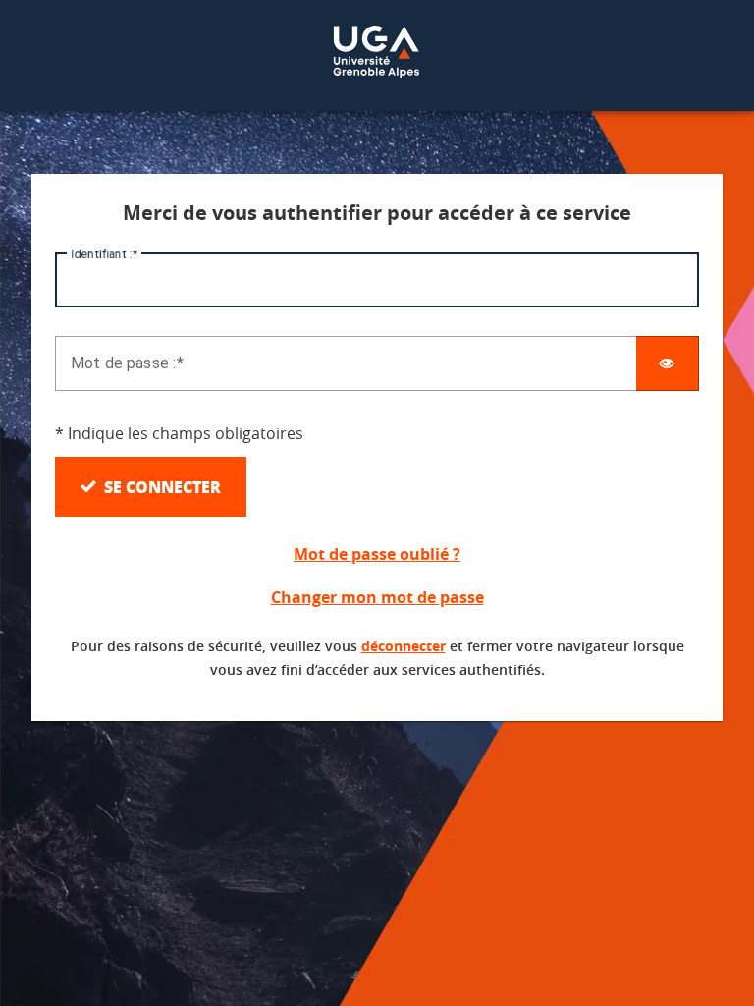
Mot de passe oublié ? (377, 554)
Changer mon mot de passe (377, 597)
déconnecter (403, 646)
